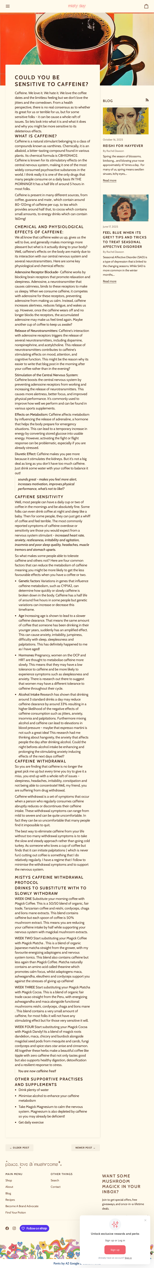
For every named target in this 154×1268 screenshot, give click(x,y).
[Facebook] (7, 1228)
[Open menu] (11, 6)
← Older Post (19, 1147)
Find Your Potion (15, 1212)
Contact (55, 1187)
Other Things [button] (61, 1174)
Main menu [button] (14, 1174)
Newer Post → (85, 1147)
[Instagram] (14, 1228)
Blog (8, 1193)
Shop (8, 1180)
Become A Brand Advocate (21, 1206)
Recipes (10, 1199)
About (9, 1187)
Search (55, 1180)
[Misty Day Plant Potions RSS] (147, 99)
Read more (109, 180)
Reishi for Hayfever (123, 146)
